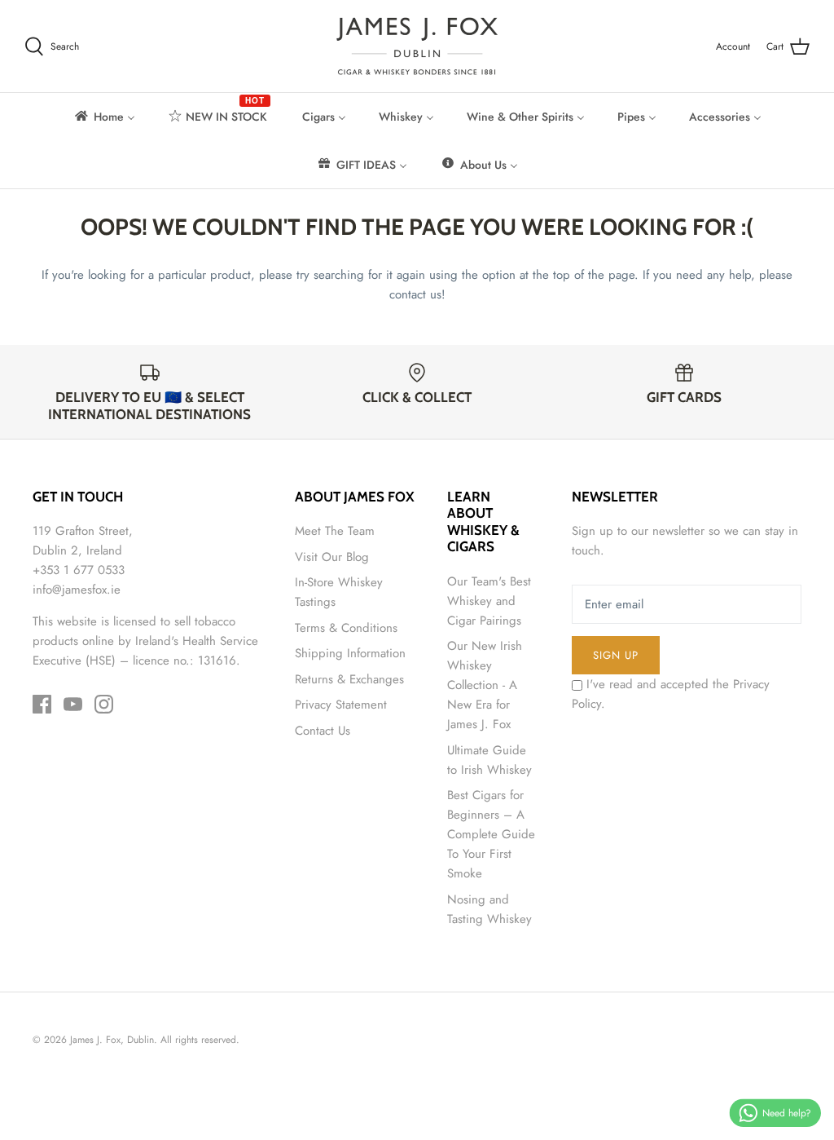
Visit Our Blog (332, 557)
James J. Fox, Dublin (112, 1039)
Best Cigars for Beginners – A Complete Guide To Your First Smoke (491, 834)
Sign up (616, 655)
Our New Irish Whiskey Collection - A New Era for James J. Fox (484, 685)
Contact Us (322, 731)
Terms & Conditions (346, 628)
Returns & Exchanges (349, 679)
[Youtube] (73, 704)
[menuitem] (103, 116)
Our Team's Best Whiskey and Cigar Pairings (489, 601)
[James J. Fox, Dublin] (417, 46)
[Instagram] (103, 704)
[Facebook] (42, 704)
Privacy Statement (341, 705)
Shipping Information (350, 653)
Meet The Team (335, 531)
